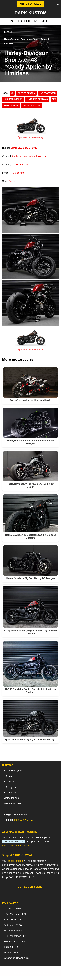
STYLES (46, 21)
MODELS (16, 21)
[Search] (58, 4)
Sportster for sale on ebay (30, 137)
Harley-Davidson (13, 99)
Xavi (9, 32)
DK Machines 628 (16, 936)
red (54, 99)
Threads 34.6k (12, 952)
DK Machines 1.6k (16, 914)
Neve (16, 972)
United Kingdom (31, 105)
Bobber (13, 181)
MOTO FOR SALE (30, 3)
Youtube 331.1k (12, 919)
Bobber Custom (26, 93)
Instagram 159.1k (13, 930)
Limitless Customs (37, 99)
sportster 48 (11, 105)
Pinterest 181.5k (13, 925)
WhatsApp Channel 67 (16, 958)
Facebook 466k (12, 908)
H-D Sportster (48, 93)
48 (12, 93)
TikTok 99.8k (11, 947)
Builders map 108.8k (15, 941)
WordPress (41, 972)
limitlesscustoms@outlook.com (29, 156)
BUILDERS (31, 21)
